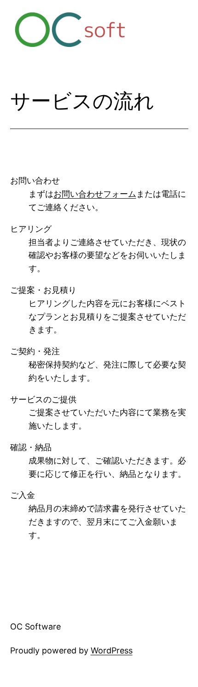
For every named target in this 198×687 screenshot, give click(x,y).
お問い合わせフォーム (94, 194)
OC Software (35, 626)
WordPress (112, 650)
